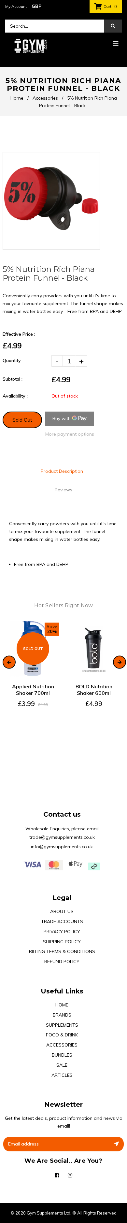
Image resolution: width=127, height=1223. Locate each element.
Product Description (62, 471)
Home (16, 98)
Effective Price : (19, 334)
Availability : (15, 396)
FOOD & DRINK (62, 1035)
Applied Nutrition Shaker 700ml (33, 689)
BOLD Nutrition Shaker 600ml (94, 689)
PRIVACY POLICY (62, 932)
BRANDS (62, 1015)
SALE (61, 1065)
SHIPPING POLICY (62, 942)
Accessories (45, 98)
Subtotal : (12, 379)
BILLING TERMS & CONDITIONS (62, 951)
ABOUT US (62, 911)
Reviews (63, 490)
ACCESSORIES (62, 1045)
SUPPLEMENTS (62, 1025)
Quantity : (13, 360)
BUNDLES (62, 1055)
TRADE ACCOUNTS (62, 921)
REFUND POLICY (61, 961)
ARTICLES (62, 1075)
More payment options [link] (69, 434)
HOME (61, 1005)
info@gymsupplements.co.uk (62, 847)
